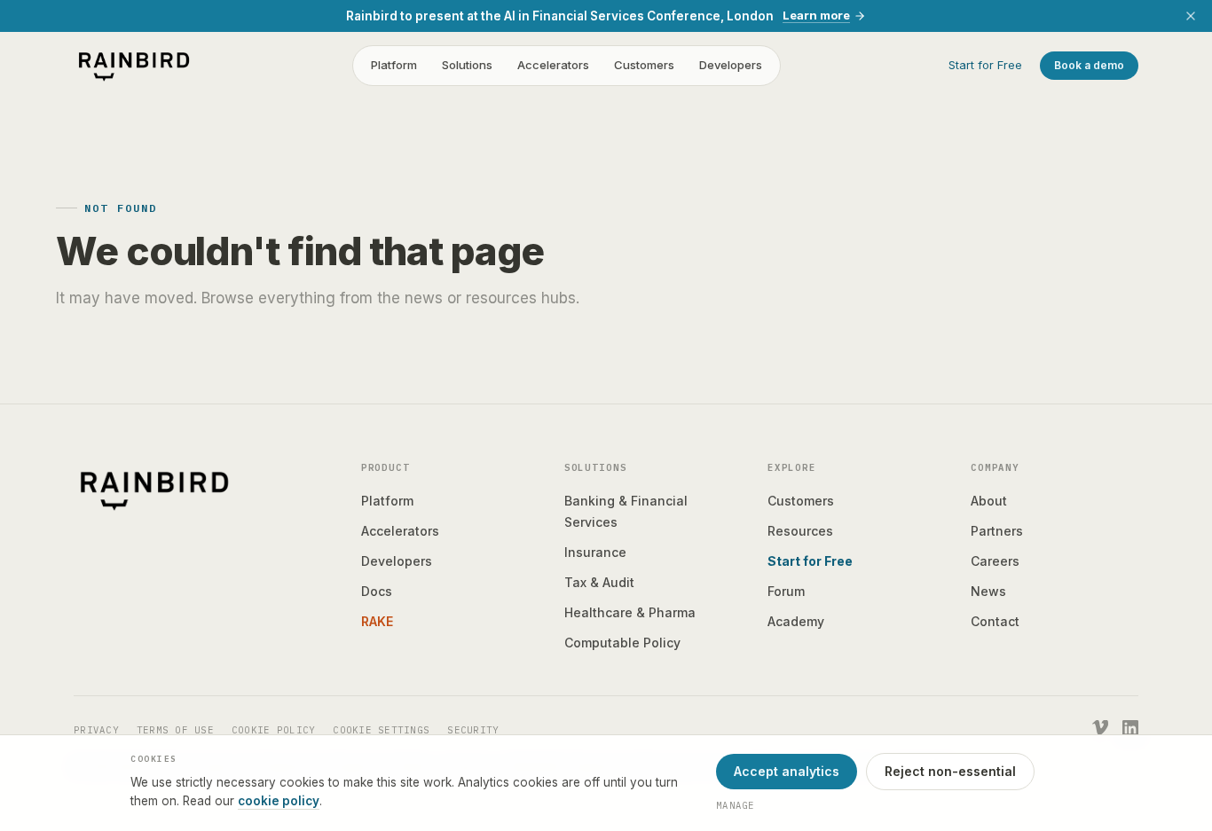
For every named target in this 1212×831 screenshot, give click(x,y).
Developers (730, 66)
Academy (795, 621)
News (988, 591)
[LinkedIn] (1130, 728)
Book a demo (1089, 65)
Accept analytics (786, 771)
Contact (995, 621)
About (989, 500)
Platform (394, 66)
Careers (995, 560)
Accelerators (553, 66)
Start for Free (985, 66)
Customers (644, 66)
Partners (997, 530)
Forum (786, 591)
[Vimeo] (1100, 728)
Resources (800, 530)
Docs (376, 591)
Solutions (467, 66)
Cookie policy (273, 730)
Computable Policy (622, 642)
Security (473, 730)
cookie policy (278, 801)
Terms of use (175, 730)
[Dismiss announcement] (1190, 16)
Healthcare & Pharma (630, 612)
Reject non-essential (950, 771)
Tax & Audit (599, 582)
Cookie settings (381, 730)
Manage (735, 805)
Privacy (96, 730)
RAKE (377, 621)
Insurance (595, 552)
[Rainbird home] (134, 65)
